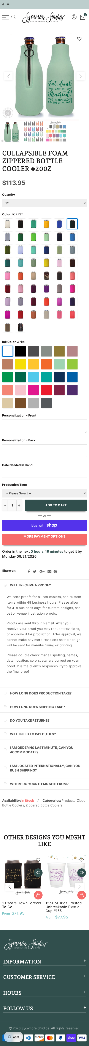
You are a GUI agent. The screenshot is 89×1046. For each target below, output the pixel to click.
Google (42, 572)
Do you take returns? (29, 720)
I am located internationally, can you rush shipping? (45, 768)
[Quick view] (38, 872)
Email (49, 572)
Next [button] (80, 76)
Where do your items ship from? (39, 784)
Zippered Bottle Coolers (44, 805)
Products (68, 800)
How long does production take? (41, 693)
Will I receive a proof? (30, 585)
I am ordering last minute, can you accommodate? (41, 750)
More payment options (44, 536)
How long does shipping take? (37, 707)
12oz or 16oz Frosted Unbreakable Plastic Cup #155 (64, 907)
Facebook (29, 572)
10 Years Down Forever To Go (21, 905)
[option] (44, 76)
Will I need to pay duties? (33, 734)
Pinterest (55, 572)
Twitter (35, 572)
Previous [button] (8, 76)
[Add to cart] (38, 895)
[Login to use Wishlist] (79, 39)
